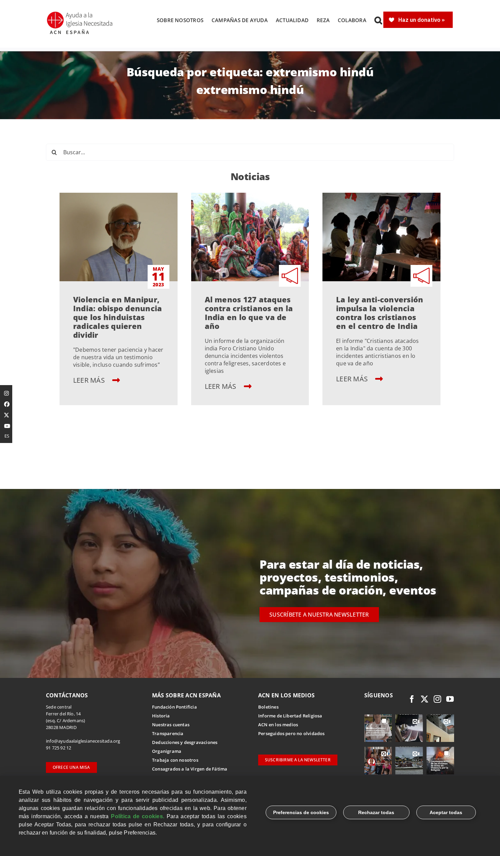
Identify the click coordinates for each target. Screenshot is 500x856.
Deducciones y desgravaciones (184, 742)
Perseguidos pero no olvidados (291, 733)
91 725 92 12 (58, 748)
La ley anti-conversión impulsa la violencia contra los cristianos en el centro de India (379, 312)
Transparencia (168, 733)
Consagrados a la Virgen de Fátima (189, 769)
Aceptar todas (446, 812)
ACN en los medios (278, 725)
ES (6, 436)
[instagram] (437, 699)
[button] (378, 20)
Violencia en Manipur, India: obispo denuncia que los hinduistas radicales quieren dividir (117, 317)
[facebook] (412, 699)
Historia (161, 716)
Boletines (268, 707)
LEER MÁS (89, 380)
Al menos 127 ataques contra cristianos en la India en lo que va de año (249, 312)
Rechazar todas (376, 812)
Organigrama (166, 751)
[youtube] (450, 699)
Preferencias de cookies (301, 812)
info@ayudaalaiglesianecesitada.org (83, 741)
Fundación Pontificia (174, 707)
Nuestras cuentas (170, 725)
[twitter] (424, 699)
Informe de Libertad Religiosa (290, 716)
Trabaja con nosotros (175, 760)
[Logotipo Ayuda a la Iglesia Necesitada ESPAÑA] (80, 13)
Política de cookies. (137, 816)
